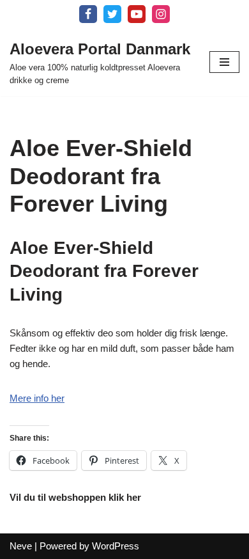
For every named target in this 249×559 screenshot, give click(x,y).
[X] (112, 14)
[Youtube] (137, 14)
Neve (21, 545)
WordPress (115, 545)
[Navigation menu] (224, 62)
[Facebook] (88, 14)
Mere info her (37, 398)
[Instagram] (161, 14)
